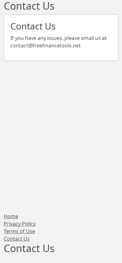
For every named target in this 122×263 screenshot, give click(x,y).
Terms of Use (19, 231)
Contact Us (17, 238)
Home (11, 216)
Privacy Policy (20, 223)
